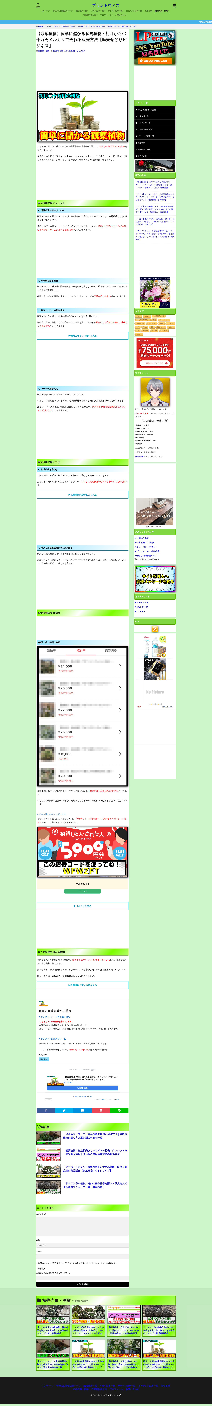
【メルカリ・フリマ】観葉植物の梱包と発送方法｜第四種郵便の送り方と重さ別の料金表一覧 (95, 1136)
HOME (40, 26)
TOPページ (45, 11)
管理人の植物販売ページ (63, 11)
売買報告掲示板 (89, 15)
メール (39, 1252)
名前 (38, 1240)
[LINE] (119, 1110)
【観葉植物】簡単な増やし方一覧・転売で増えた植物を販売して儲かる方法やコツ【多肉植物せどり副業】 (123, 1364)
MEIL (103, 1099)
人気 (138, 330)
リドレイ (147, 316)
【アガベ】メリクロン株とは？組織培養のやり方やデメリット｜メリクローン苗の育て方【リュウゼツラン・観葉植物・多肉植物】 (155, 197)
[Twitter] (64, 1110)
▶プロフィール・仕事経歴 (146, 551)
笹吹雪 (161, 323)
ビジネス (82, 51)
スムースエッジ (164, 320)
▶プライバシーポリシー (145, 547)
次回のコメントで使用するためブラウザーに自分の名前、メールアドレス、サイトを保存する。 (77, 1263)
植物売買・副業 (161, 11)
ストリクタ (170, 323)
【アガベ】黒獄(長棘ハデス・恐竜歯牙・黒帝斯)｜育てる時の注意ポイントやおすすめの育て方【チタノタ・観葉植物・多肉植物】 (154, 209)
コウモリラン (143, 320)
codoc (117, 1099)
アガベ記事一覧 (97, 11)
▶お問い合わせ (141, 538)
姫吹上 (145, 327)
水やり (139, 316)
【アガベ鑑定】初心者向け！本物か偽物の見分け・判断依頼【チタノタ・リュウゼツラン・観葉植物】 (88, 1330)
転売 (61, 51)
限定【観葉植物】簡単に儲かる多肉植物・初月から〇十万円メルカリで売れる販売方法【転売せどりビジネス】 (159, 1364)
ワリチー (139, 334)
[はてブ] (82, 1110)
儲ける (75, 51)
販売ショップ (161, 327)
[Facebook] (46, 1110)
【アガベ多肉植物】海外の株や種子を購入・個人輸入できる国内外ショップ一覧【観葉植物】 (52, 1330)
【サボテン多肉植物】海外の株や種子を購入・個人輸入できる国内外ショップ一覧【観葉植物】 (95, 1185)
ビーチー (145, 330)
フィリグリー (140, 323)
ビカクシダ (159, 316)
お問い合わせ (120, 15)
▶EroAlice (139, 611)
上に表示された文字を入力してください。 (53, 1273)
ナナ (138, 327)
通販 (152, 327)
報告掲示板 (142, 156)
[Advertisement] (60, 70)
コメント (41, 1214)
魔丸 (154, 320)
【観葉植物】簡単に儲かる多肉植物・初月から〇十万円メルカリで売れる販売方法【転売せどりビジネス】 (100, 26)
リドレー (171, 327)
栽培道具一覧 (81, 11)
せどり (66, 51)
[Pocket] (101, 1110)
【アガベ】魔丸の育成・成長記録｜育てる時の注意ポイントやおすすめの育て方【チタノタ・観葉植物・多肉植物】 (155, 221)
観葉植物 (56, 51)
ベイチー (154, 330)
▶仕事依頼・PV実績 (144, 542)
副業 (70, 51)
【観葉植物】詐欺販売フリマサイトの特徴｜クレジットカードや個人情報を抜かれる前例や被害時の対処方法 (95, 1152)
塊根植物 (148, 11)
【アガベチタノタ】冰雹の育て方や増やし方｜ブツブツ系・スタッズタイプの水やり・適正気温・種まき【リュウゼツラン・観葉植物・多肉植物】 (155, 235)
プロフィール (105, 15)
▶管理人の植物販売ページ (145, 556)
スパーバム (164, 330)
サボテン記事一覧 (115, 11)
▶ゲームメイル (141, 602)
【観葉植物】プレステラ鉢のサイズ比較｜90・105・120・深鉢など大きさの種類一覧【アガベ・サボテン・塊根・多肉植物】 (154, 185)
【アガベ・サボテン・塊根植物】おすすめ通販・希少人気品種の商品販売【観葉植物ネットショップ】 (95, 1168)
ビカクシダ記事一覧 (133, 11)
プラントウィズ (106, 5)
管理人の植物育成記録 (147, 109)
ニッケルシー (151, 323)
